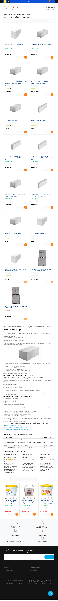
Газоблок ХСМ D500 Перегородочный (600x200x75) (14, 45)
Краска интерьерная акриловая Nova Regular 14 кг (28, 502)
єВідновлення (33, 570)
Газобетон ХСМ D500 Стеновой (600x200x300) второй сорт (13, 119)
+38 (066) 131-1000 (50, 6)
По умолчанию (8, 21)
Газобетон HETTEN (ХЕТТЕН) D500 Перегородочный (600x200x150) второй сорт (41, 158)
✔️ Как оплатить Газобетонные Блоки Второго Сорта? (17, 429)
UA (39, 1)
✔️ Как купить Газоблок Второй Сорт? (13, 425)
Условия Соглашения (35, 567)
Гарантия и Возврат (9, 570)
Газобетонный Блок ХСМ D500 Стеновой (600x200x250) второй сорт (41, 45)
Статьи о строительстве (36, 569)
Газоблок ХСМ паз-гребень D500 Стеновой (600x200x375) (16, 307)
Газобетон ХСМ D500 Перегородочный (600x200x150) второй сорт (41, 119)
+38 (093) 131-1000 (50, 9)
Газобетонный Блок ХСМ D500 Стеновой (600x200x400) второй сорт (41, 82)
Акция (6, 478)
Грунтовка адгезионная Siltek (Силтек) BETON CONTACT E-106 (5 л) (11, 502)
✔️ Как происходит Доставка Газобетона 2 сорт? (15, 427)
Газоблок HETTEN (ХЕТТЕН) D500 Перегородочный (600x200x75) (39, 232)
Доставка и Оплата (9, 569)
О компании (7, 567)
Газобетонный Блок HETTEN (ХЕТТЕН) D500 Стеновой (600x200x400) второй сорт (16, 82)
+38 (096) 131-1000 (50, 8)
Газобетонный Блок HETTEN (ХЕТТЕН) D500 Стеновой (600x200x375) (16, 269)
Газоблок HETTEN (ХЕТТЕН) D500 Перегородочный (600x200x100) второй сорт (15, 158)
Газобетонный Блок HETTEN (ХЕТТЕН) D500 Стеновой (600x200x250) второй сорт (16, 232)
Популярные (33, 478)
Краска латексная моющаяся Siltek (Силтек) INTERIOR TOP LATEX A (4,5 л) (46, 502)
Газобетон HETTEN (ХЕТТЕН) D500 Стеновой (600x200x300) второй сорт (16, 195)
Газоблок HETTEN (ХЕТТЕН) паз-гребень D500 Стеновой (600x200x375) (41, 269)
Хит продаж (23, 478)
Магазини (26, 1)
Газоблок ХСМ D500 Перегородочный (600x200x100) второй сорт (41, 195)
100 (51, 21)
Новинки (14, 478)
